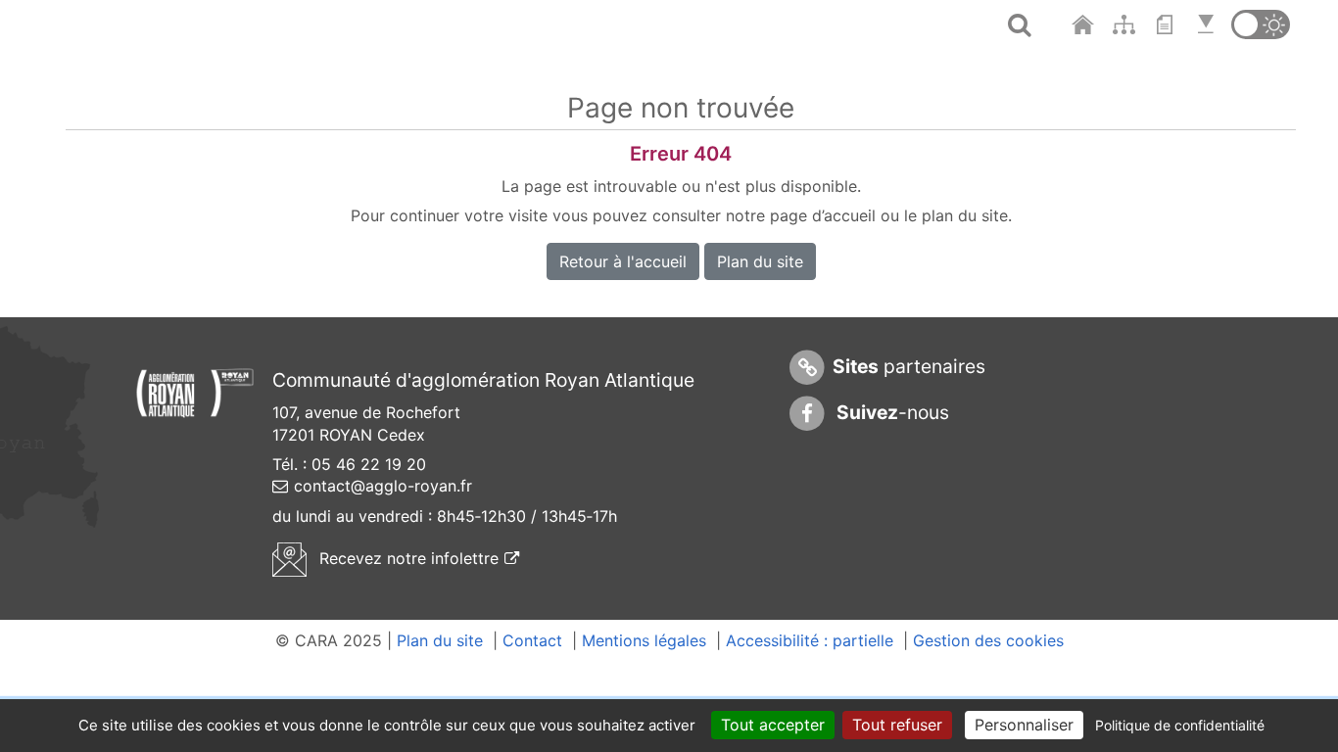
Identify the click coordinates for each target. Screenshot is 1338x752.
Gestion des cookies (988, 640)
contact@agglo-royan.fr (383, 485)
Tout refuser (897, 724)
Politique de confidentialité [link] (1180, 725)
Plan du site (760, 261)
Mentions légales (644, 640)
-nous (891, 412)
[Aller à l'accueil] (1085, 24)
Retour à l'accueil (623, 261)
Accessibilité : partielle (809, 640)
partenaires (909, 366)
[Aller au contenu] (1169, 24)
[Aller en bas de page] (1208, 24)
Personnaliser (1024, 724)
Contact (532, 640)
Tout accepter (773, 724)
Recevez (416, 558)
